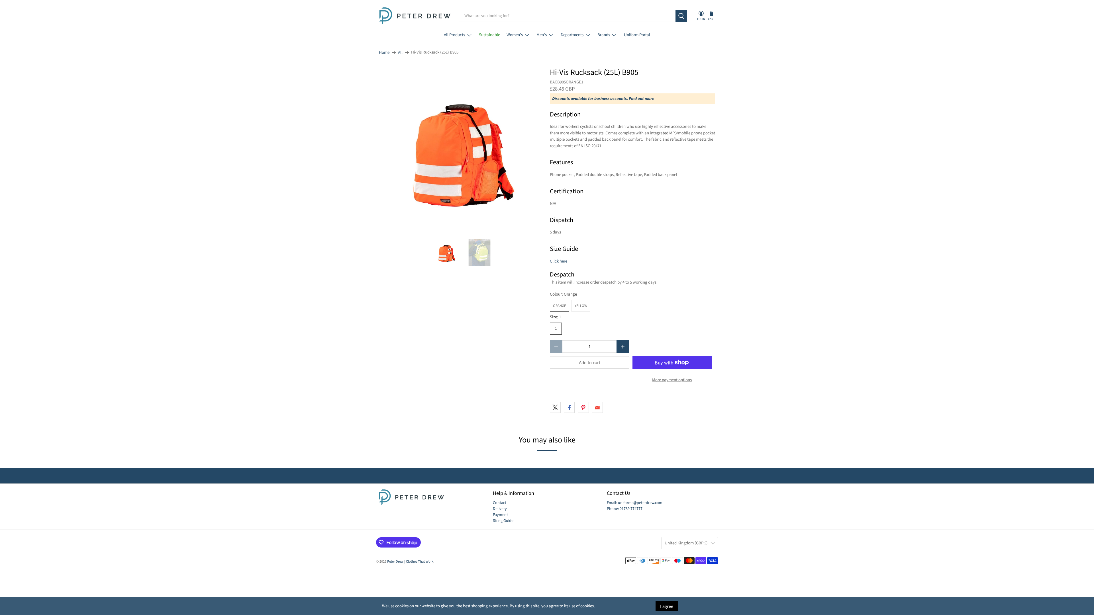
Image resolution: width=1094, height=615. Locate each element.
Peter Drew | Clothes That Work (410, 561)
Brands (603, 35)
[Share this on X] (555, 407)
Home (384, 52)
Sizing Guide (503, 521)
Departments (572, 35)
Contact (499, 503)
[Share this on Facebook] (569, 407)
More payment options (672, 380)
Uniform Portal (637, 35)
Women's (515, 35)
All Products (454, 35)
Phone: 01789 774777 (624, 509)
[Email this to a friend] (597, 407)
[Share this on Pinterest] (583, 407)
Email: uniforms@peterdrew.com (634, 503)
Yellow (581, 305)
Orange (559, 305)
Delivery (500, 509)
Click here (558, 261)
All (400, 52)
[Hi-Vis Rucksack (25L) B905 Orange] (461, 150)
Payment (500, 515)
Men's (541, 35)
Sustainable (489, 35)
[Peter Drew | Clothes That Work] (414, 15)
